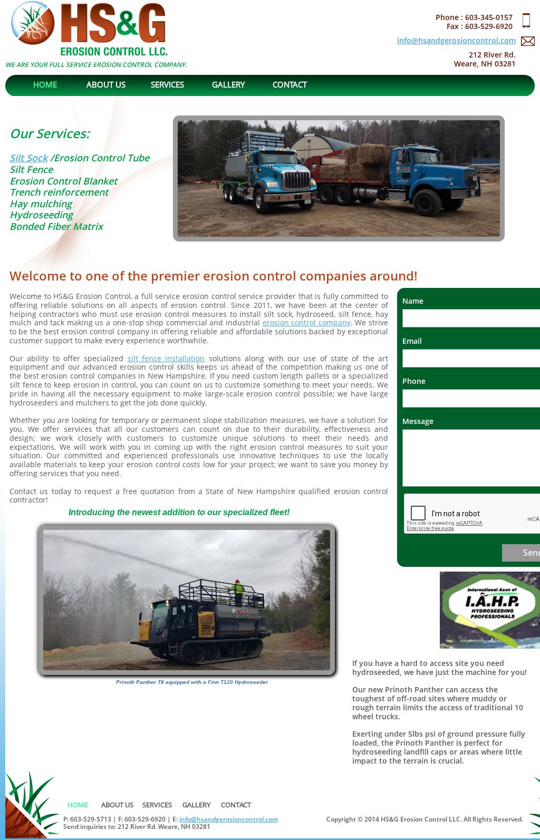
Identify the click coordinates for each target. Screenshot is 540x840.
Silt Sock (28, 157)
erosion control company (307, 322)
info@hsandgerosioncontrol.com (456, 40)
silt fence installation (166, 358)
